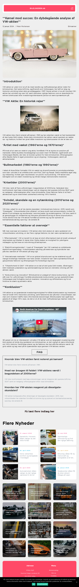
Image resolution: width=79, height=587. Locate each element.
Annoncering (53, 570)
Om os (53, 573)
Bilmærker (72, 26)
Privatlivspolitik (42, 584)
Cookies (53, 576)
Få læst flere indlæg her (39, 411)
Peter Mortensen (23, 26)
